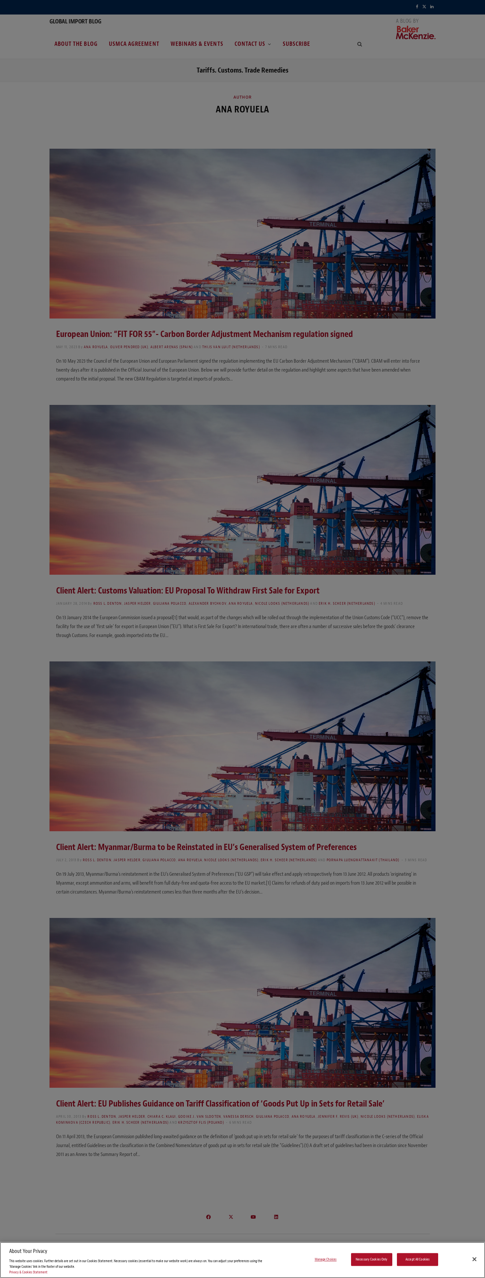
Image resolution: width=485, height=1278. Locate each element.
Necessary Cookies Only (372, 1259)
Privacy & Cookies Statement (28, 1272)
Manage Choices (326, 1259)
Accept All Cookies (417, 1259)
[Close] (474, 1259)
